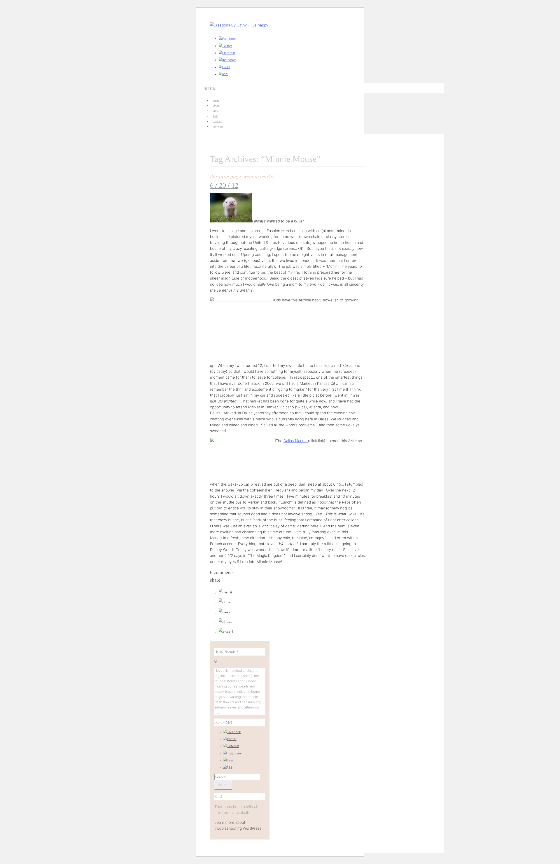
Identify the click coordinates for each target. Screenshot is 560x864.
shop (215, 116)
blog (215, 110)
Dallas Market (296, 441)
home (216, 100)
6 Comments (222, 572)
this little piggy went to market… (244, 176)
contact (217, 121)
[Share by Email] (226, 632)
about (216, 105)
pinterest (218, 126)
